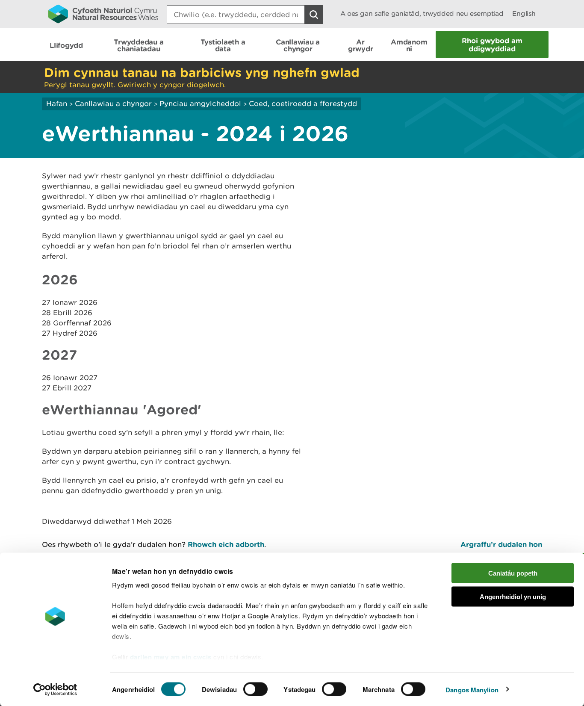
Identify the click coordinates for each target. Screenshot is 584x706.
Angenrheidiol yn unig (513, 596)
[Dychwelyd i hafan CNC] (103, 13)
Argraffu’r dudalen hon (501, 544)
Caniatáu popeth (512, 573)
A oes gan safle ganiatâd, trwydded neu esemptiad (422, 13)
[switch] (255, 689)
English (524, 13)
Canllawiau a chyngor (113, 103)
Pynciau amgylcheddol (200, 103)
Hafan (56, 103)
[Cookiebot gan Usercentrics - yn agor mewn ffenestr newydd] (55, 689)
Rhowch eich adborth (226, 544)
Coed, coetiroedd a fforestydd (303, 103)
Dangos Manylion (471, 689)
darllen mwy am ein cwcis (171, 657)
